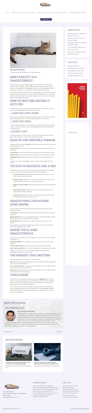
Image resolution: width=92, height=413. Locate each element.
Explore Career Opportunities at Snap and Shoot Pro (46, 387)
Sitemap (65, 395)
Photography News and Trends (75, 70)
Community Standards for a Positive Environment (45, 393)
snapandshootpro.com (8, 391)
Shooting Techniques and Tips (75, 75)
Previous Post (7, 331)
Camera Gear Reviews (73, 66)
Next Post (60, 331)
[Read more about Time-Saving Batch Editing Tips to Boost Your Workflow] (19, 351)
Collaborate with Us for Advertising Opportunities (45, 389)
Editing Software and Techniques (19, 72)
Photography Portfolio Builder (40, 396)
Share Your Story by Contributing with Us (43, 391)
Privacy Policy (71, 395)
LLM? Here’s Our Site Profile (70, 397)
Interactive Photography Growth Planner (43, 394)
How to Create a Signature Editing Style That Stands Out (46, 363)
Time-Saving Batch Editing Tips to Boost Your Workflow (18, 363)
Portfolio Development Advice (75, 73)
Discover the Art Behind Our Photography (43, 385)
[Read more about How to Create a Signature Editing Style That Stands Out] (47, 351)
